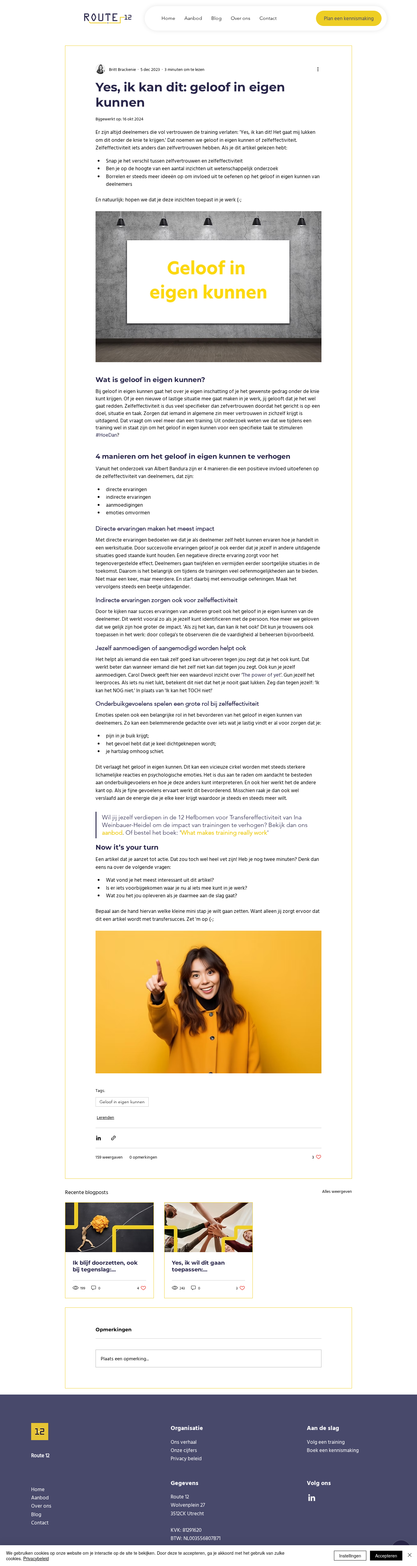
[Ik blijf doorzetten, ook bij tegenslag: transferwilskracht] (109, 1227)
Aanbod (40, 1497)
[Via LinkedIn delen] (98, 1138)
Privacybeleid (36, 1558)
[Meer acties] (317, 69)
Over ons (41, 1505)
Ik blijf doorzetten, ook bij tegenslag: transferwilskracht (105, 1266)
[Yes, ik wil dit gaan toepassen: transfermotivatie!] (209, 1227)
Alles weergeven (337, 1191)
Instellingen (350, 1556)
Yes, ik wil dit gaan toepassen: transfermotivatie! (198, 1266)
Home (38, 1489)
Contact (40, 1522)
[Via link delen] (113, 1138)
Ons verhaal (184, 1442)
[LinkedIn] (312, 1497)
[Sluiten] (409, 1555)
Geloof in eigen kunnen (122, 1102)
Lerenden (105, 1117)
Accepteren (386, 1556)
